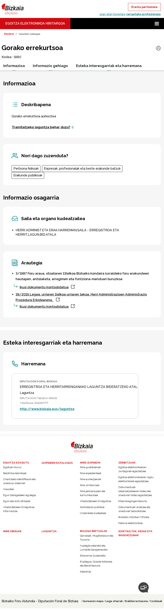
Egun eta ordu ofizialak (16, 501)
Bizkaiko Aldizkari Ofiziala (133, 517)
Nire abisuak (12, 531)
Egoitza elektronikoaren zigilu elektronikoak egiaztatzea (136, 479)
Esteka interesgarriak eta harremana (109, 66)
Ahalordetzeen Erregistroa (95, 501)
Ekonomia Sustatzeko (93, 555)
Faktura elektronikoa (130, 523)
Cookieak (156, 601)
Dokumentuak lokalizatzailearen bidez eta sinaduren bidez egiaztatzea (135, 491)
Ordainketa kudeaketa (93, 513)
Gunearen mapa (93, 601)
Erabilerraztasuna (136, 601)
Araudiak (8, 489)
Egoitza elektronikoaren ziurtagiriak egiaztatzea (132, 469)
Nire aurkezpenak (90, 479)
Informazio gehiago (50, 66)
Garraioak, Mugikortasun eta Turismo (96, 537)
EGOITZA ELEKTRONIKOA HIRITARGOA (35, 23)
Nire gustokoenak (90, 467)
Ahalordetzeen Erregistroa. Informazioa (19, 509)
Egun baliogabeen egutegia (19, 495)
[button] (156, 23)
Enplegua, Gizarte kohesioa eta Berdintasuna (96, 563)
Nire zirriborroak (89, 485)
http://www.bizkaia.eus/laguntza (47, 409)
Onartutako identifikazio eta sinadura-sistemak (19, 481)
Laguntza (49, 531)
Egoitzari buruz (12, 467)
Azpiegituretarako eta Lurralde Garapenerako (94, 547)
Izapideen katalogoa (57, 462)
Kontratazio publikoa (92, 507)
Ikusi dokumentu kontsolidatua (44, 287)
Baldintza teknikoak (15, 473)
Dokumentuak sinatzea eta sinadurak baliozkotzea (134, 509)
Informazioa (14, 66)
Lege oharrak (114, 601)
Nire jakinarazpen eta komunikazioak (92, 493)
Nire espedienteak (90, 473)
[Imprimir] (158, 48)
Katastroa (85, 571)
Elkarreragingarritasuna (132, 501)
